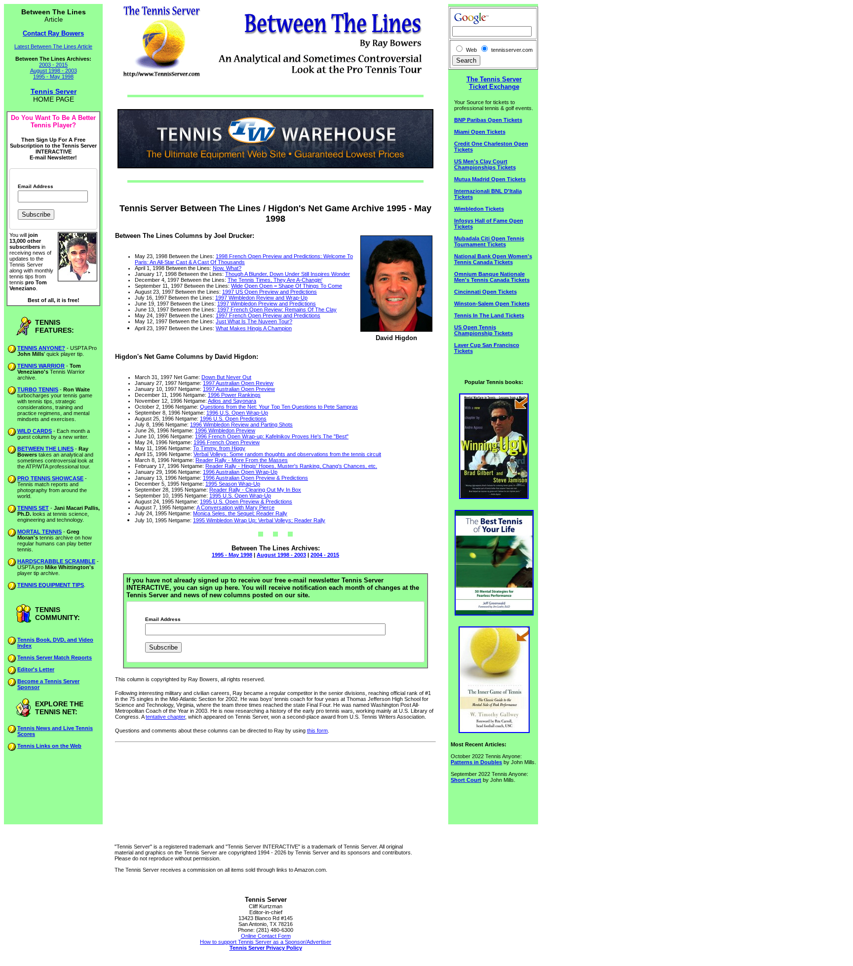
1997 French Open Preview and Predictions (268, 315)
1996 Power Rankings (234, 395)
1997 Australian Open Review (238, 383)
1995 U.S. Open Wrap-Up (240, 496)
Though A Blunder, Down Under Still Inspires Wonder (287, 274)
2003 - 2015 (53, 65)
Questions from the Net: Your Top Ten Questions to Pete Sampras (279, 407)
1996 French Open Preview (227, 442)
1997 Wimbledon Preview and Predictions (266, 304)
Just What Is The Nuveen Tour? (254, 321)
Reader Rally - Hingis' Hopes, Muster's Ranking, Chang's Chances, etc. (291, 466)
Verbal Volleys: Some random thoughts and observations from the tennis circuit (287, 454)
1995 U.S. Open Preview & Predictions (246, 501)
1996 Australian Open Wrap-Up (240, 472)
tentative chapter (165, 717)
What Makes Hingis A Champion (254, 328)
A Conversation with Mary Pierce (235, 507)
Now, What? (227, 268)
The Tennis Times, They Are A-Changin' (275, 280)
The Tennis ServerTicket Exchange (494, 83)
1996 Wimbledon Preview (225, 430)
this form (317, 731)
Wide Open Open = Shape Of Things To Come (286, 286)
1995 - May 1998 (53, 76)
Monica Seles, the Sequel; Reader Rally (240, 513)
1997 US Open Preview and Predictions (269, 292)
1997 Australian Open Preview (239, 389)
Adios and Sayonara (232, 401)
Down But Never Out (226, 377)
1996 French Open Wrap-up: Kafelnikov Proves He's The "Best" (272, 436)
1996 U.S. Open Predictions (233, 419)
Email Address (35, 186)
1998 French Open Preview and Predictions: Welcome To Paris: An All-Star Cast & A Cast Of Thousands (244, 259)
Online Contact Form (266, 936)
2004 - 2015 (324, 555)
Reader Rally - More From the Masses (241, 460)
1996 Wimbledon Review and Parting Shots (241, 424)
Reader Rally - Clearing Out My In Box (255, 490)
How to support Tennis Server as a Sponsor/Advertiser (265, 942)
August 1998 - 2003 (53, 71)
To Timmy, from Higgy (219, 448)
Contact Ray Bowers (53, 33)
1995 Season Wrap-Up (232, 484)
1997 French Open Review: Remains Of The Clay (277, 309)
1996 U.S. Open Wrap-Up (237, 413)
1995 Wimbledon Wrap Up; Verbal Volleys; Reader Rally (259, 520)
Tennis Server (54, 91)
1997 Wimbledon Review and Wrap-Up (261, 298)
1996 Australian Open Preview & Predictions (255, 478)
